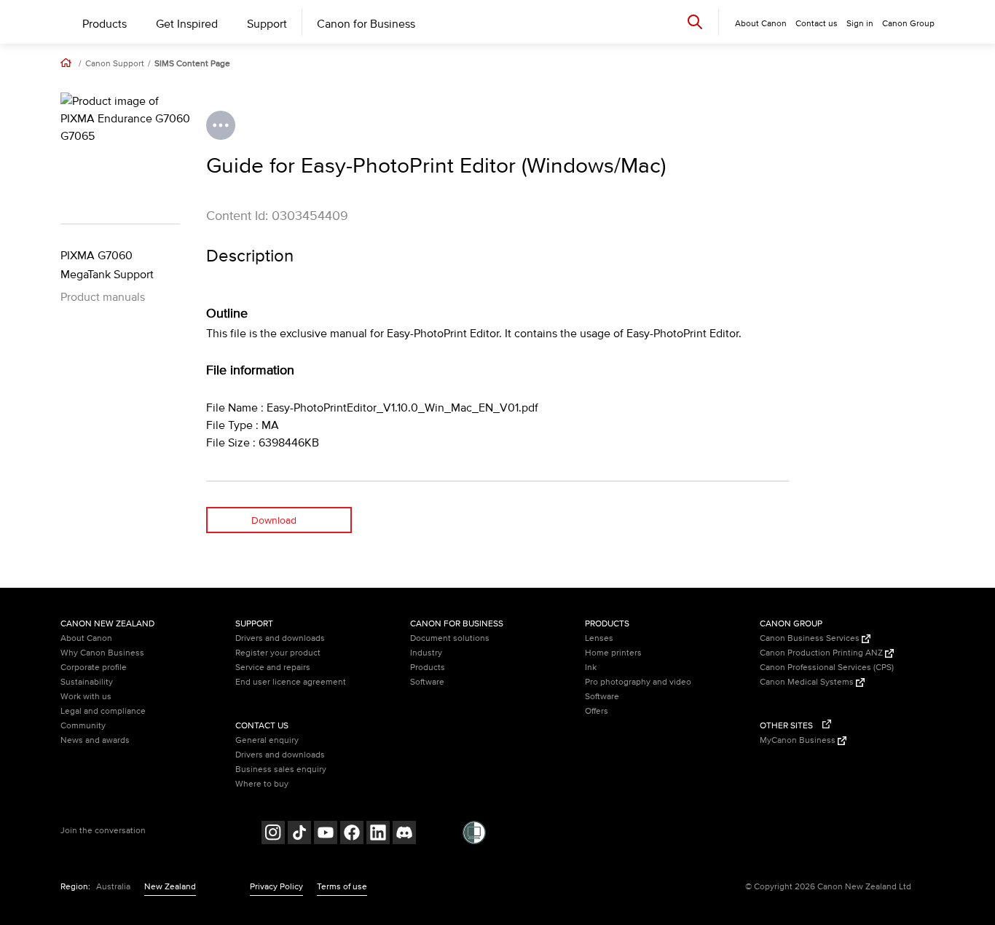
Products (104, 24)
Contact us (816, 23)
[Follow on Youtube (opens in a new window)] (325, 834)
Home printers (613, 653)
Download (273, 520)
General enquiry (267, 740)
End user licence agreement (290, 682)
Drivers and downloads (280, 638)
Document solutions (449, 638)
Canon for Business (366, 24)
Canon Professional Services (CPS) (827, 667)
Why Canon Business (102, 653)
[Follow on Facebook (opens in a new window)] (351, 834)
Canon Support (114, 64)
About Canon (86, 638)
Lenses (599, 638)
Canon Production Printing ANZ (822, 653)
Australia (113, 886)
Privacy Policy (276, 886)
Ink (591, 667)
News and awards (95, 740)
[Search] (695, 21)
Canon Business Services (811, 638)
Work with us (85, 696)
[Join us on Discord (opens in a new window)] (404, 834)
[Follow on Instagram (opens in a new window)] (273, 834)
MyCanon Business (799, 740)
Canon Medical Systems (808, 682)
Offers (596, 711)
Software (427, 682)
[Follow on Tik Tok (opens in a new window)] (299, 834)
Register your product (277, 653)
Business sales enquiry (280, 769)
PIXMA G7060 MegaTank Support (107, 265)
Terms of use (342, 886)
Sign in (859, 23)
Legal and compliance (103, 711)
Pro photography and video (638, 682)
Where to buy (261, 784)
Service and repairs (272, 667)
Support (267, 24)
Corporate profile (93, 667)
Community (83, 725)
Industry (426, 653)
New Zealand (170, 886)
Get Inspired (187, 24)
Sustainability (86, 682)
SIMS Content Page (192, 64)
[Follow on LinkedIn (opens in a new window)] (378, 834)
